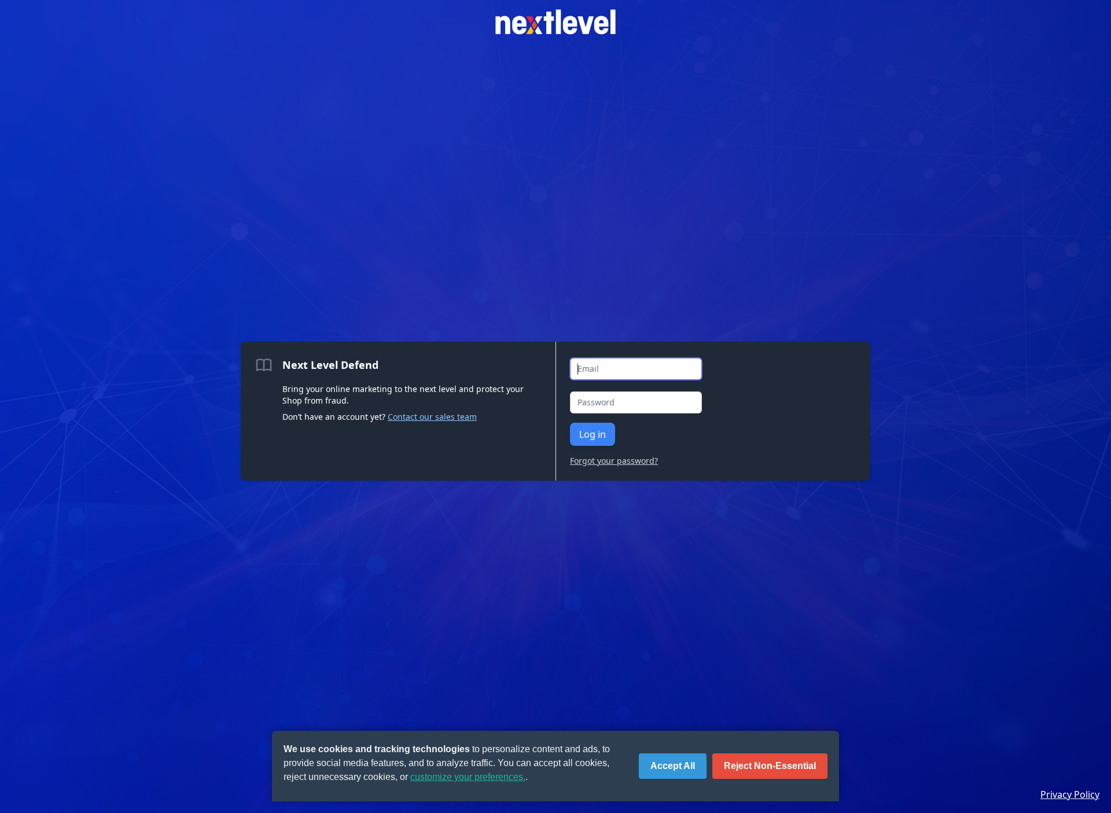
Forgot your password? (614, 460)
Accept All (672, 766)
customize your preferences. (467, 777)
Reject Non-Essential (770, 766)
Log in (592, 434)
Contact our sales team (432, 416)
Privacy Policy (1069, 794)
